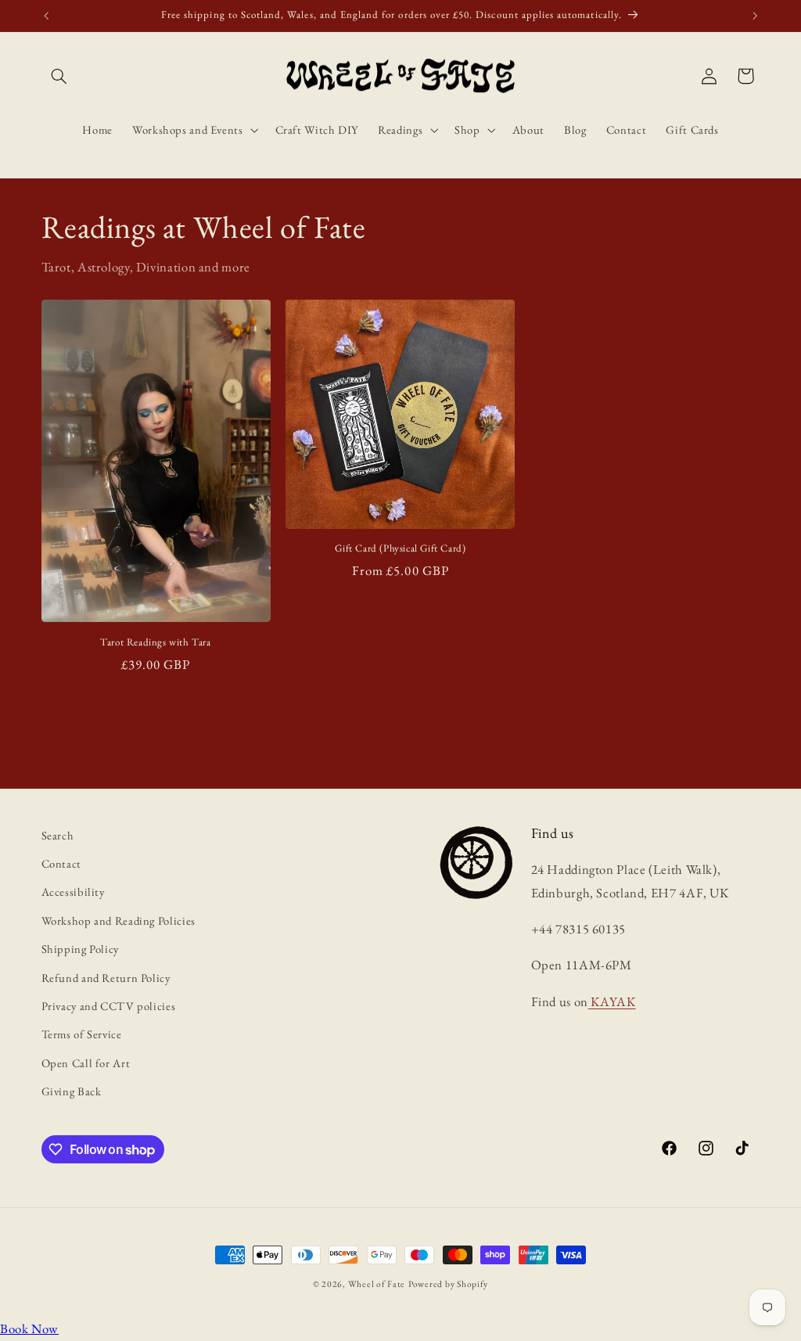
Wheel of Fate (377, 1283)
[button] (59, 76)
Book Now (29, 1328)
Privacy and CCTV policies (108, 1005)
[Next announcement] (755, 15)
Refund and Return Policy (106, 977)
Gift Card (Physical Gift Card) (400, 548)
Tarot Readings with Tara (155, 642)
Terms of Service (81, 1033)
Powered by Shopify (448, 1283)
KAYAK (612, 1001)
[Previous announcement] (46, 15)
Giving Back (71, 1091)
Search (57, 835)
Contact (61, 863)
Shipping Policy (80, 948)
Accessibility (73, 891)
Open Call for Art (86, 1062)
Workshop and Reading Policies (118, 920)
